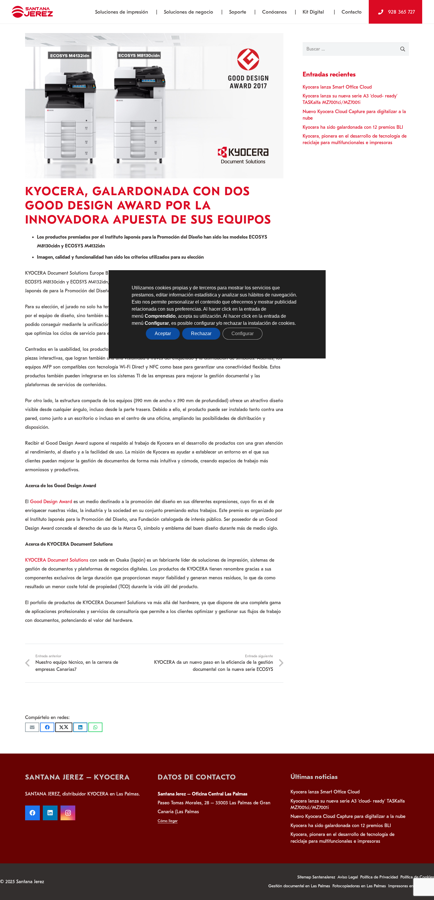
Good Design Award (51, 501)
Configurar (242, 333)
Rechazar (201, 333)
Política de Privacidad (379, 877)
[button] (152, 12)
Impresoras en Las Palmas (411, 885)
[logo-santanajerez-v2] (32, 12)
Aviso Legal (347, 877)
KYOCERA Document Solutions (56, 560)
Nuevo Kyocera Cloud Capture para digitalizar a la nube (348, 816)
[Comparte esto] (47, 727)
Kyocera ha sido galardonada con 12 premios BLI (353, 127)
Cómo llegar (167, 821)
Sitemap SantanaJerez (316, 877)
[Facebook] (32, 813)
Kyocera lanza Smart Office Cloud (337, 87)
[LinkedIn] (50, 813)
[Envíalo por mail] (32, 727)
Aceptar (163, 333)
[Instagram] (68, 813)
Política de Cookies (417, 877)
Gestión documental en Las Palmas (299, 885)
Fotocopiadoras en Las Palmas (359, 885)
